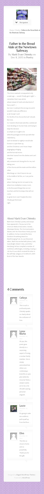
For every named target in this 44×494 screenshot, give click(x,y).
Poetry (17, 30)
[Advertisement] (22, 272)
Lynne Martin (22, 332)
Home (12, 30)
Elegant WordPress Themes (25, 475)
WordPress (26, 478)
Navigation (24, 22)
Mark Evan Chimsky (22, 54)
